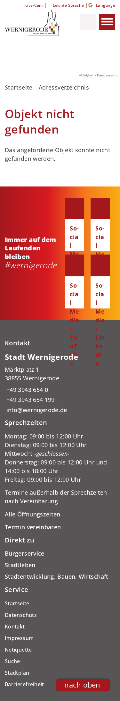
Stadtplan (17, 672)
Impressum (19, 638)
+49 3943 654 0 (26, 390)
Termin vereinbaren (33, 527)
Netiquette (18, 649)
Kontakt (15, 626)
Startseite (19, 87)
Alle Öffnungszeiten (32, 514)
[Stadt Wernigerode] (60, 383)
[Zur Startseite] (33, 23)
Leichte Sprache (68, 5)
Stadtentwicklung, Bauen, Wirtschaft (56, 576)
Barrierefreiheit (24, 684)
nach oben (82, 684)
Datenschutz (21, 615)
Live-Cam (34, 5)
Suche (12, 661)
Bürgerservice (24, 553)
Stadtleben (20, 565)
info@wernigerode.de (36, 410)
